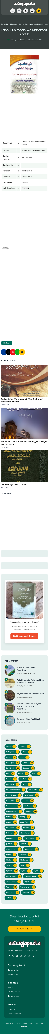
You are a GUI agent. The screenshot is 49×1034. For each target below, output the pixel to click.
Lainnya (31, 811)
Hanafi (11, 779)
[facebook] (9, 956)
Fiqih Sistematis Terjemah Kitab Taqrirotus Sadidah (30, 681)
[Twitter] (8, 352)
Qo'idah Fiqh (13, 849)
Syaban (11, 871)
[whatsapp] (17, 352)
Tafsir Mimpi (13, 881)
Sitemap (11, 987)
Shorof (11, 865)
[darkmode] (25, 10)
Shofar (11, 860)
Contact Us (13, 974)
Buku (27, 752)
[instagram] (17, 956)
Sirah (24, 865)
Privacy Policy (14, 992)
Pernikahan (31, 838)
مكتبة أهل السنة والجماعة (24, 929)
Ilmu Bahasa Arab (15, 790)
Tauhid (11, 887)
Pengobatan (13, 838)
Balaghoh (12, 752)
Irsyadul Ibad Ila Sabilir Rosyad (30, 694)
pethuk (11, 844)
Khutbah (13, 24)
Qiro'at (25, 844)
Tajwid (29, 881)
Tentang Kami (14, 970)
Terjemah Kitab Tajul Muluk (28, 719)
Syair (38, 871)
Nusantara (27, 833)
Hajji (36, 773)
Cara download (15, 1013)
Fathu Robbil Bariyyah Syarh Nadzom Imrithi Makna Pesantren (29, 706)
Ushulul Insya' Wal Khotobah (14, 484)
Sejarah (25, 854)
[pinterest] (13, 352)
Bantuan (11, 1009)
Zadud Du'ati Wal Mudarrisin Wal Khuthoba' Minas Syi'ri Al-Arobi (22, 400)
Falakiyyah (12, 768)
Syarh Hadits (13, 876)
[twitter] (13, 956)
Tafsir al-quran (33, 876)
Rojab (10, 854)
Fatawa (28, 768)
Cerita (10, 757)
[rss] (33, 956)
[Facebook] (4, 352)
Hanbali (25, 779)
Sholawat (26, 860)
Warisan (28, 892)
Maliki (10, 817)
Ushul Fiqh (12, 892)
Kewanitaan (13, 806)
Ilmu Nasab (31, 795)
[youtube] (25, 956)
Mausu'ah (26, 822)
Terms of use (13, 996)
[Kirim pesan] (38, 10)
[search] (32, 10)
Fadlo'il (28, 763)
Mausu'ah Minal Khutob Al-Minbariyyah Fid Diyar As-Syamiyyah (24, 443)
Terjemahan (27, 887)
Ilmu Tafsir (12, 800)
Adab (10, 746)
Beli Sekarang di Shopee (24, 636)
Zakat (10, 898)
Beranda (4, 24)
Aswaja (25, 746)
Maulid (11, 822)
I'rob (26, 784)
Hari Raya (12, 784)
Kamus (28, 800)
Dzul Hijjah (12, 763)
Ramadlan (31, 849)
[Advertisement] (24, 221)
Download (25, 188)
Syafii (25, 871)
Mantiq (24, 817)
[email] (22, 352)
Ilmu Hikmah (13, 795)
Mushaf (28, 827)
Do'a (24, 757)
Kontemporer (13, 811)
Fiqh (10, 773)
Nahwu (11, 833)
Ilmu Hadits (35, 790)
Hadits (23, 773)
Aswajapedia (28, 1023)
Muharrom (12, 827)
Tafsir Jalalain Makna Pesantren (26, 668)
